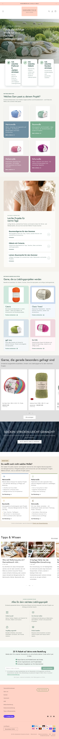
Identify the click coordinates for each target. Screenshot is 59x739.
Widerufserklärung (8, 704)
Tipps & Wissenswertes (9, 711)
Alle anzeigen (29, 417)
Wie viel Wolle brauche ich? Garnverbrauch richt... (14, 561)
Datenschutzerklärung (13, 674)
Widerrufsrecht (34, 734)
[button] (3, 11)
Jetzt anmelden (48, 668)
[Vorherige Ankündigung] (2, 3)
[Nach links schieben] (26, 413)
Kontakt (5, 694)
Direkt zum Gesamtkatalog (40, 523)
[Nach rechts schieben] (32, 413)
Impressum (6, 698)
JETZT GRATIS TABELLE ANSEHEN (29, 441)
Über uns (6, 691)
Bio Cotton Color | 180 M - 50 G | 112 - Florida (13, 403)
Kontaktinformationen (44, 735)
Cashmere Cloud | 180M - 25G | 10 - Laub (39, 403)
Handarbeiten (18, 734)
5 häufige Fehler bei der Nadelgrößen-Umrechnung (40, 561)
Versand (53, 734)
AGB (5, 701)
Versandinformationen (9, 688)
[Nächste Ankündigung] (56, 3)
